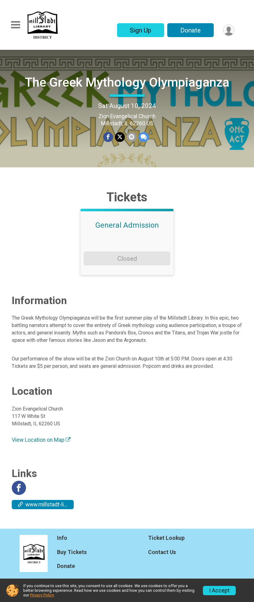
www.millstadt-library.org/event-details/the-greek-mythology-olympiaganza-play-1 (49, 504)
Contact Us (162, 552)
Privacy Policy (42, 595)
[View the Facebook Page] (19, 488)
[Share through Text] (143, 137)
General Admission (127, 225)
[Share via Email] (132, 137)
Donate (190, 30)
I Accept (219, 590)
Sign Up (140, 30)
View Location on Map (39, 440)
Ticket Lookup (166, 538)
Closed (127, 258)
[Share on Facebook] (108, 137)
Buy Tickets (72, 552)
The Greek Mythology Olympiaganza (127, 82)
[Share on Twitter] (120, 137)
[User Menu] (228, 30)
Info (62, 538)
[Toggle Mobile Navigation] (15, 25)
